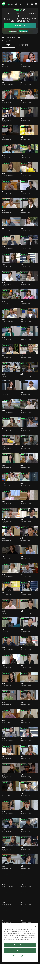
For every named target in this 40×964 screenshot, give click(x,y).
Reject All (20, 950)
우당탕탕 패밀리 (8, 37)
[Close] (36, 926)
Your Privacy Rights (20, 956)
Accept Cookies (20, 945)
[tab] (8, 45)
